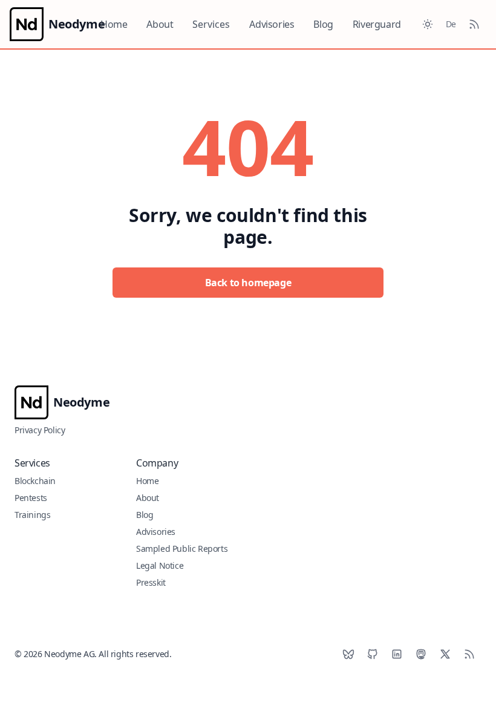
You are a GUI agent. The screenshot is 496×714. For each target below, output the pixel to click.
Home (113, 24)
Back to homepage (248, 282)
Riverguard (377, 24)
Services (211, 24)
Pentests (31, 497)
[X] (445, 654)
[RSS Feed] (474, 24)
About (159, 24)
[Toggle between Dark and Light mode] (428, 24)
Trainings (32, 514)
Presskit (151, 582)
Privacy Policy (40, 430)
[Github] (373, 654)
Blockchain (35, 480)
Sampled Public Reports (181, 548)
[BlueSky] (348, 654)
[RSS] (469, 654)
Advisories (271, 24)
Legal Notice (159, 565)
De (451, 24)
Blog (323, 24)
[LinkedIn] (397, 654)
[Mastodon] (421, 654)
